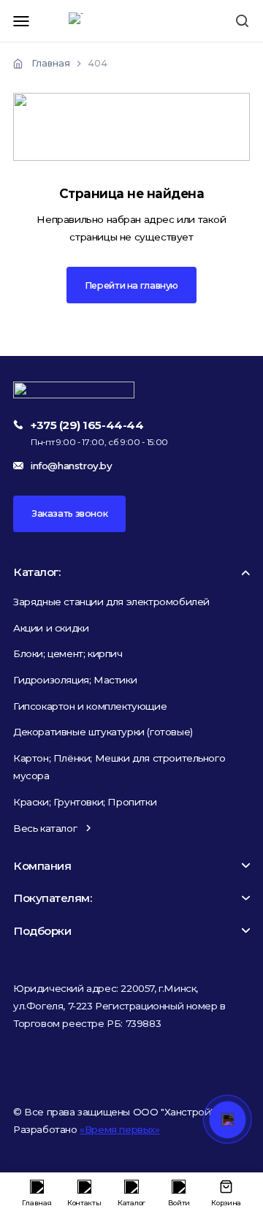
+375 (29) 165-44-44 (87, 425)
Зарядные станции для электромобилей (111, 601)
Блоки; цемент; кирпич (68, 653)
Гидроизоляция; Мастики (75, 680)
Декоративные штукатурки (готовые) (103, 732)
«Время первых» (119, 1129)
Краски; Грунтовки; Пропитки (84, 802)
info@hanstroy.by (72, 465)
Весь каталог (45, 828)
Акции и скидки (50, 628)
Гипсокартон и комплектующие (90, 706)
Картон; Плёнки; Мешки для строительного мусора (119, 766)
